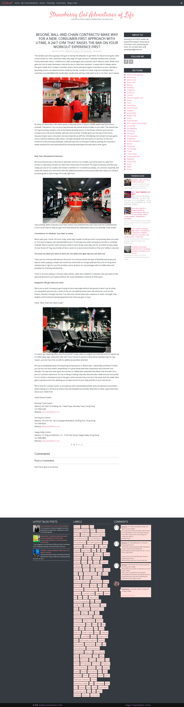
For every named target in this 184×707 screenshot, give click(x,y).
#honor (77, 527)
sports (107, 675)
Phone (76, 664)
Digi (99, 574)
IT (99, 625)
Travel (129, 151)
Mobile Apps (90, 644)
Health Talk (131, 115)
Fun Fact (77, 593)
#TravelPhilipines (95, 538)
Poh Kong (96, 664)
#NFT (93, 531)
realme (76, 672)
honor (103, 605)
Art (99, 550)
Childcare (130, 92)
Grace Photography (81, 601)
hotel (76, 609)
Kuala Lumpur (87, 632)
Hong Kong (86, 51)
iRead (129, 167)
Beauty (130, 85)
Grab (85, 597)
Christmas (78, 570)
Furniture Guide (88, 593)
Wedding (130, 159)
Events (42, 3)
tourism (82, 687)
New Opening (99, 652)
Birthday (130, 87)
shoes (85, 675)
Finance (93, 585)
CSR (80, 574)
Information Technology (137, 123)
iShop (129, 169)
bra (90, 558)
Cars (90, 562)
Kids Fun (77, 632)
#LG (91, 527)
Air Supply (103, 546)
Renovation (92, 672)
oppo (102, 656)
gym (78, 51)
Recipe (129, 144)
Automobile (78, 554)
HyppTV (84, 613)
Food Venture (132, 108)
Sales (105, 672)
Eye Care (77, 585)
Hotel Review (132, 121)
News (76, 656)
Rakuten (106, 668)
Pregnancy (131, 138)
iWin (103, 625)
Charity (96, 562)
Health (98, 601)
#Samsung (131, 77)
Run (99, 672)
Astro (104, 550)
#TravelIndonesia (80, 538)
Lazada (77, 636)
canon (84, 562)
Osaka (76, 660)
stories (93, 679)
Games (107, 593)
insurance (77, 621)
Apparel (77, 550)
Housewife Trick (97, 609)
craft (76, 574)
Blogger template (132, 705)
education (96, 578)
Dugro (76, 578)
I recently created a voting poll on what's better (135, 590)
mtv (104, 644)
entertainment (96, 582)
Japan (82, 628)
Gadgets (130, 110)
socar (100, 675)
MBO (76, 640)
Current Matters (90, 574)
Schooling (77, 675)
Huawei (77, 613)
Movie (98, 644)
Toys (88, 687)
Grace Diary (61, 3)
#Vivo (105, 542)
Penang (92, 660)
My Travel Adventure (29, 3)
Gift (75, 597)
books (84, 558)
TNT (75, 687)
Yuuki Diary (131, 161)
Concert (130, 95)
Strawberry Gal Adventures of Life (92, 14)
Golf (80, 597)
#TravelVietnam (80, 542)
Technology (131, 149)
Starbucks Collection (81, 679)
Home (17, 3)
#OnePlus (100, 531)
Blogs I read (72, 3)
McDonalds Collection (88, 640)
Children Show (96, 566)
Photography (132, 136)
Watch (99, 691)
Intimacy (99, 621)
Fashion (86, 585)
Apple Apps (86, 550)
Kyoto (97, 632)
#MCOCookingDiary (135, 75)
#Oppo (76, 535)
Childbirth (131, 90)
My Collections (79, 648)
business (96, 558)
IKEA (97, 613)
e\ (81, 578)
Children (86, 566)
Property (91, 668)
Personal (130, 133)
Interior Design (89, 621)
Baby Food (88, 554)
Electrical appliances (135, 98)
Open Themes (146, 705)
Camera (77, 562)
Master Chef (103, 636)
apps (94, 550)
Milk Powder (78, 644)
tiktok (107, 683)
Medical (101, 640)
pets (107, 660)
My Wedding (132, 128)
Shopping (131, 146)
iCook (129, 164)
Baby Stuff (131, 82)
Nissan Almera (85, 656)
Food (129, 103)
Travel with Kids (133, 156)
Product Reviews (133, 141)
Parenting (51, 3)
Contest (107, 570)
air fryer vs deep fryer (128, 595)
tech (91, 683)
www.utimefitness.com (50, 412)
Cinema (86, 570)
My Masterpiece (93, 648)
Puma (99, 668)
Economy (87, 578)
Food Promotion (91, 589)
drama (105, 574)
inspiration (98, 617)
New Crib (88, 652)
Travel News (132, 154)
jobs (95, 628)
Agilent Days (88, 546)
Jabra (76, 628)
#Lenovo (85, 527)
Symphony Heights (81, 683)
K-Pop (101, 628)
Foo (99, 585)
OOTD (95, 656)
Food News (131, 105)
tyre (93, 691)
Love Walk (131, 126)
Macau (93, 636)
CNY (92, 570)
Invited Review (79, 625)
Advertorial (70, 51)
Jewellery (89, 628)
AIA (96, 546)
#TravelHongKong (98, 535)
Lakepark (104, 632)
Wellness (85, 695)
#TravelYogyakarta (95, 542)
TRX (89, 691)
